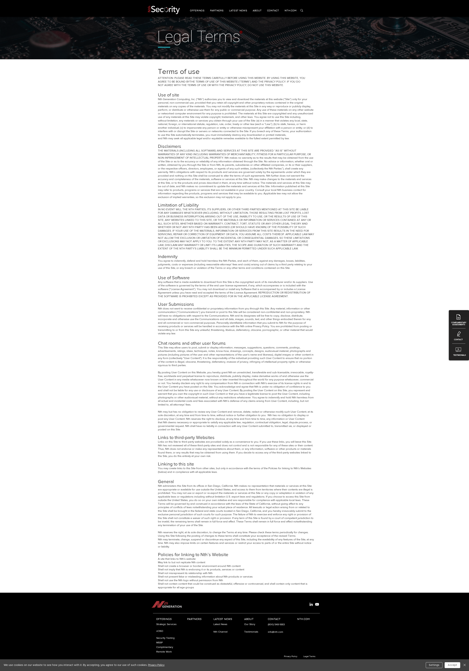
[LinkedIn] (311, 604)
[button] (197, 10)
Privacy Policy (156, 665)
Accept (452, 665)
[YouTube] (317, 604)
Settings (434, 665)
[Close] (464, 665)
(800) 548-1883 (276, 624)
